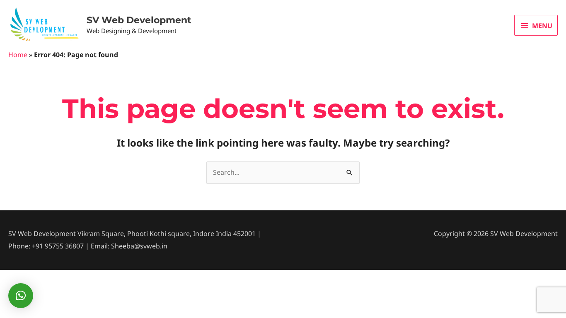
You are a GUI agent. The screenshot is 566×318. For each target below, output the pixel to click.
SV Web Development (139, 20)
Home (17, 54)
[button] (20, 295)
